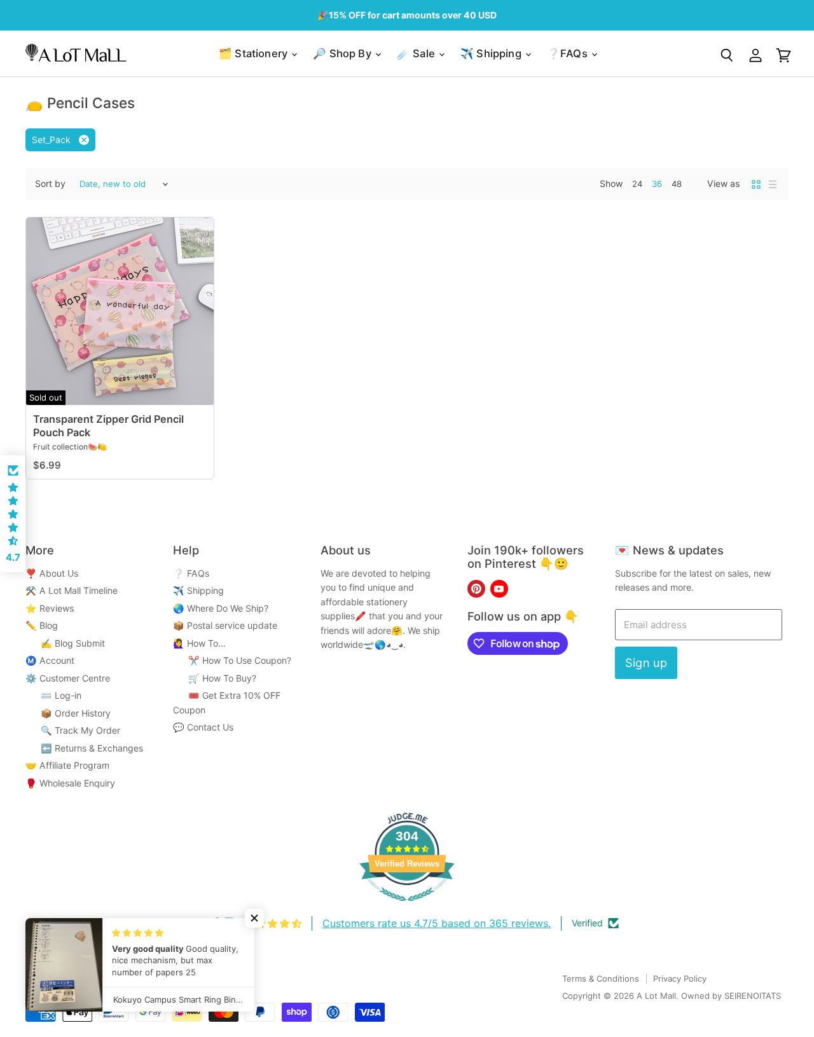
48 (677, 184)
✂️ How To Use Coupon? (232, 660)
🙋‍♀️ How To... (199, 643)
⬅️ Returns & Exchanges (84, 748)
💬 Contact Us (203, 727)
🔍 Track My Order (72, 730)
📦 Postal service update (225, 625)
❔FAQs (568, 53)
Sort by (50, 184)
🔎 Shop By (343, 53)
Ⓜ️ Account (49, 660)
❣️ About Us (51, 573)
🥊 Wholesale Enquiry (70, 783)
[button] (254, 918)
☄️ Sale (417, 53)
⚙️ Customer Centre (67, 678)
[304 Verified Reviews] (407, 908)
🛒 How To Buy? (214, 678)
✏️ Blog (41, 625)
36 (657, 184)
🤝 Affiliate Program (67, 765)
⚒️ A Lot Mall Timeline (71, 590)
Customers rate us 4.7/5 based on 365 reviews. (436, 923)
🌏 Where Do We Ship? (220, 608)
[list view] (772, 184)
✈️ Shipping (492, 53)
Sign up (646, 663)
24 (637, 184)
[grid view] (756, 184)
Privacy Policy (680, 978)
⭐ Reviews (49, 608)
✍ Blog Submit (65, 643)
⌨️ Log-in (53, 695)
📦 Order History (68, 713)
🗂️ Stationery (254, 53)
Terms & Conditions (600, 978)
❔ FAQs (191, 573)
